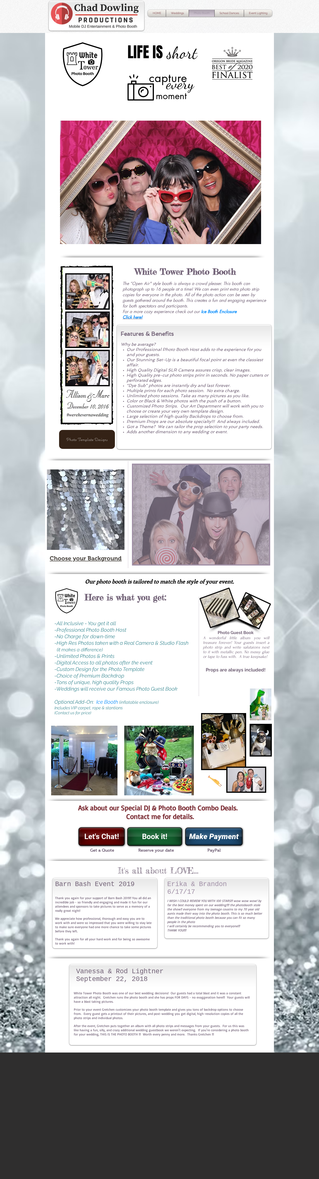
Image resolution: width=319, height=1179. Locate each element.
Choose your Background (86, 558)
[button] (85, 509)
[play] (257, 560)
